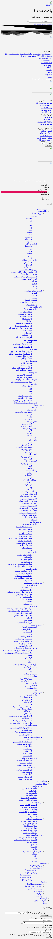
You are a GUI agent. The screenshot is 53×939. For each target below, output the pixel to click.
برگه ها (44, 882)
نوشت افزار (27, 713)
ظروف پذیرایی (26, 365)
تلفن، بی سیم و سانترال (22, 337)
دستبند (29, 473)
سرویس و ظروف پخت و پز (21, 351)
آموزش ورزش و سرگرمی (21, 732)
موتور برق (28, 620)
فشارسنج (33, 847)
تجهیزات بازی (31, 305)
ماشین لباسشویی (25, 314)
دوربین (34, 286)
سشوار (29, 531)
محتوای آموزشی (30, 725)
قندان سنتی (27, 746)
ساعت (29, 435)
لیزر (30, 550)
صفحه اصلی (47, 24)
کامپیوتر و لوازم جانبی (33, 291)
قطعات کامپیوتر (30, 300)
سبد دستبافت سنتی (24, 760)
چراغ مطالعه (27, 718)
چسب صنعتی (26, 587)
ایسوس (29, 218)
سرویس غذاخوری (25, 363)
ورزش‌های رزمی (25, 678)
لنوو (30, 230)
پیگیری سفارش (40, 900)
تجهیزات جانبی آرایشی (23, 566)
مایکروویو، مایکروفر (24, 323)
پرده (30, 391)
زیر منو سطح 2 (36, 865)
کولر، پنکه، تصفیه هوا (23, 326)
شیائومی (28, 241)
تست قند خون (31, 842)
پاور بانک (28, 265)
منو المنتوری (42, 781)
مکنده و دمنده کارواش (23, 615)
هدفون (34, 283)
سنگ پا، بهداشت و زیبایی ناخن (20, 564)
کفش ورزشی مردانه (28, 505)
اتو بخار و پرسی (26, 330)
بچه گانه (34, 520)
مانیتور (34, 298)
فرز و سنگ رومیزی (24, 622)
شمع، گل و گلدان (25, 398)
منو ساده (43, 863)
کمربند (29, 433)
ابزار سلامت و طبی (34, 835)
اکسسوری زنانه (31, 461)
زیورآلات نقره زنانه (29, 491)
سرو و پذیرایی (31, 361)
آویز (30, 487)
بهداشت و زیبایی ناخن (28, 798)
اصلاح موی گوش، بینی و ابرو (20, 538)
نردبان (29, 601)
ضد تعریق (28, 580)
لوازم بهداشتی (31, 569)
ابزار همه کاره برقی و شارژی (20, 611)
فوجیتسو (28, 237)
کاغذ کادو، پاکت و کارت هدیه (20, 716)
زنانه (35, 438)
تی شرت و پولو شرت (23, 412)
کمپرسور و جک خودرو (23, 613)
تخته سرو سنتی (26, 763)
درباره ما (38, 893)
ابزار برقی (33, 606)
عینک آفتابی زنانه (30, 517)
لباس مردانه (32, 410)
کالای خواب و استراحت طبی (25, 840)
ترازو (35, 849)
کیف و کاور (27, 267)
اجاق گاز (28, 321)
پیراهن (29, 414)
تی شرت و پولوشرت (24, 447)
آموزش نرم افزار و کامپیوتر (21, 727)
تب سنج (34, 844)
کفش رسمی (27, 424)
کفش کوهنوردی (25, 646)
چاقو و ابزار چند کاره (24, 639)
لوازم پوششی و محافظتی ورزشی (18, 653)
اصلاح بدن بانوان (25, 536)
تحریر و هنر (37, 692)
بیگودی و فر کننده (25, 541)
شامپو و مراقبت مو (24, 573)
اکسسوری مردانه (30, 428)
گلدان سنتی (27, 774)
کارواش (29, 618)
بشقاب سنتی (27, 753)
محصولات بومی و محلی (32, 737)
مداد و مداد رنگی (25, 697)
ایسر (30, 225)
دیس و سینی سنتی (24, 765)
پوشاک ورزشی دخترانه (28, 501)
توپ (30, 671)
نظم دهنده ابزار (26, 597)
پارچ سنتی (28, 751)
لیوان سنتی (27, 749)
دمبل (30, 662)
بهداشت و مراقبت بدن (23, 578)
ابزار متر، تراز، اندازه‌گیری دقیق (19, 592)
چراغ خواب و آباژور (24, 770)
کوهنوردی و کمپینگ (29, 627)
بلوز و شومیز (27, 445)
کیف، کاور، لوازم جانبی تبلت (25, 276)
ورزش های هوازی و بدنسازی (25, 648)
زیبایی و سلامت (35, 522)
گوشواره (28, 475)
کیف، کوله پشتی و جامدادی (21, 720)
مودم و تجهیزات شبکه (28, 274)
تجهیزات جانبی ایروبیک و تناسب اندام (17, 650)
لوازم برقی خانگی (30, 309)
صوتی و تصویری (30, 340)
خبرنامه (48, 143)
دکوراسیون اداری (25, 396)
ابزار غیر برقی (31, 585)
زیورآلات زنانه (31, 470)
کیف (30, 431)
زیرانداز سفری (26, 629)
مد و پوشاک (37, 405)
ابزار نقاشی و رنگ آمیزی (22, 706)
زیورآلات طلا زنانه (30, 480)
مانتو (30, 442)
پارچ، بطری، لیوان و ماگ (22, 368)
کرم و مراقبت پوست (23, 571)
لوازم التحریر (32, 695)
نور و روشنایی (31, 372)
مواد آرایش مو (26, 562)
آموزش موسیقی (25, 734)
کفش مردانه (32, 421)
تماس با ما (38, 891)
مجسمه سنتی (26, 772)
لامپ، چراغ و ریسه (24, 375)
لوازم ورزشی (31, 683)
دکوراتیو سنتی (31, 767)
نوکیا (30, 251)
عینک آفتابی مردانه (29, 515)
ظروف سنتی (31, 739)
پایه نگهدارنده (27, 262)
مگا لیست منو (41, 784)
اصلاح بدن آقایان (25, 534)
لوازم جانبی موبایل (29, 260)
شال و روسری (26, 463)
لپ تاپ (34, 216)
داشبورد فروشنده (35, 889)
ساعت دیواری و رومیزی (22, 400)
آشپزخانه (33, 349)
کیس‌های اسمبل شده (28, 302)
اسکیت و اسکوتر (30, 674)
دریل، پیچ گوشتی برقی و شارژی (19, 608)
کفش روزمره (26, 426)
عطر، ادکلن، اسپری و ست (31, 851)
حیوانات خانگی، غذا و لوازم (26, 379)
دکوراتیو (34, 384)
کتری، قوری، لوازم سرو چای (20, 354)
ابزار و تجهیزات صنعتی (33, 583)
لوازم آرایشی (32, 552)
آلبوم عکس (27, 702)
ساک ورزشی (32, 688)
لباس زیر (28, 419)
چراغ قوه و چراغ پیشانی (22, 641)
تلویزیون (29, 342)
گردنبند (29, 477)
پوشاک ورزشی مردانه (28, 512)
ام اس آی (28, 239)
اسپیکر (34, 281)
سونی (30, 234)
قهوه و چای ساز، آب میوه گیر (20, 328)
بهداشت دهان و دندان (23, 576)
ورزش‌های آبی (26, 681)
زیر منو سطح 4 (26, 875)
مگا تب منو (42, 211)
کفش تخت (28, 459)
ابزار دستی (28, 604)
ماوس (34, 295)
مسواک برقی (27, 548)
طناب (30, 660)
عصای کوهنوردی (25, 643)
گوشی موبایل (31, 244)
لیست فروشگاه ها (34, 884)
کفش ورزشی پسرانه (28, 498)
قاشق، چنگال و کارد (24, 370)
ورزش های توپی (30, 667)
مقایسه (39, 896)
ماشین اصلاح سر (25, 529)
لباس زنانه (33, 440)
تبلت (35, 288)
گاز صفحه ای (27, 319)
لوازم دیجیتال (36, 213)
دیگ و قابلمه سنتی (24, 744)
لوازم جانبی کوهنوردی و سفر (25, 664)
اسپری (34, 861)
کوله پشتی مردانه (30, 494)
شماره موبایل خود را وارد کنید (40, 912)
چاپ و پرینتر (27, 699)
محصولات (38, 24)
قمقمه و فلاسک (25, 636)
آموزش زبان (27, 730)
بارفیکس (28, 657)
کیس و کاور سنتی (25, 777)
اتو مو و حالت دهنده (24, 543)
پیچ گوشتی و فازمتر (24, 594)
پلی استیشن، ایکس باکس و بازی (24, 272)
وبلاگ (45, 903)
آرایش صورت (26, 559)
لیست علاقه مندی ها (33, 886)
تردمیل (29, 655)
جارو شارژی (27, 335)
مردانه (34, 407)
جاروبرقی (28, 333)
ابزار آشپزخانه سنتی (29, 758)
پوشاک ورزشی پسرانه (28, 508)
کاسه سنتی (27, 756)
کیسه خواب (27, 632)
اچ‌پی (30, 227)
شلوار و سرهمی (25, 449)
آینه (31, 393)
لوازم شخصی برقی (29, 524)
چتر (35, 690)
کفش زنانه (33, 454)
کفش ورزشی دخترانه (28, 496)
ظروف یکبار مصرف (24, 356)
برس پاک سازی (26, 545)
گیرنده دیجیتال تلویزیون (23, 347)
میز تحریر (28, 704)
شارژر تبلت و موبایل (29, 279)
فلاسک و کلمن (26, 358)
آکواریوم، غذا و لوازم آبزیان (21, 382)
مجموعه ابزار (26, 599)
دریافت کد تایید (46, 915)
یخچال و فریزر (26, 312)
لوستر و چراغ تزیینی (24, 377)
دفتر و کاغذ (27, 711)
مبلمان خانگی (26, 386)
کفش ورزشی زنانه (29, 503)
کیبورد (34, 293)
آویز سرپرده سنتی (25, 779)
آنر (31, 258)
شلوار (30, 417)
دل (31, 223)
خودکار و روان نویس (24, 709)
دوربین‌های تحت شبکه (28, 269)
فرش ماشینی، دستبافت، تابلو (25, 403)
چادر (30, 634)
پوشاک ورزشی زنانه (29, 510)
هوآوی (29, 232)
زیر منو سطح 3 (31, 870)
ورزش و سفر (36, 625)
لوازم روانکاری (26, 590)
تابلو (30, 389)
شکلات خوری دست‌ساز (22, 742)
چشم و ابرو (32, 814)
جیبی (35, 858)
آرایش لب (28, 557)
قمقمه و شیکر (31, 685)
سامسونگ (28, 246)
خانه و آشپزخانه (35, 307)
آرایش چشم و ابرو (25, 555)
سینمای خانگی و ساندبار (22, 344)
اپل (31, 220)
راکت (30, 669)
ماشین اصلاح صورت (24, 527)
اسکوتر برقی (32, 676)
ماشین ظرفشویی (25, 316)
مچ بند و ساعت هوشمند (27, 837)
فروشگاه (43, 898)
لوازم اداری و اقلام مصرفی (21, 723)
